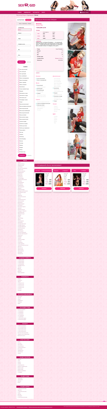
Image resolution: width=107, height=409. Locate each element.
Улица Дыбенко (21, 182)
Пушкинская (20, 235)
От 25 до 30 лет (21, 285)
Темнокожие (20, 379)
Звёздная (19, 188)
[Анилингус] (18, 136)
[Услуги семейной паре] (18, 88)
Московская (20, 205)
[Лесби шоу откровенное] (18, 127)
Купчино (19, 193)
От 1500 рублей (21, 264)
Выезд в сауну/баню (22, 370)
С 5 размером (20, 310)
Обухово (19, 215)
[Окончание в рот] (18, 97)
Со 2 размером (21, 315)
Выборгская (20, 175)
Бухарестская (20, 169)
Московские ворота (21, 206)
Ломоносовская (21, 200)
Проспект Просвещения (22, 233)
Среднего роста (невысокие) (23, 334)
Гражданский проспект (22, 179)
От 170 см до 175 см (22, 328)
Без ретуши (20, 348)
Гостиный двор (21, 178)
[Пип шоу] (18, 131)
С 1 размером (20, 316)
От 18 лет (20, 288)
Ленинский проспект (22, 196)
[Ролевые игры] (18, 151)
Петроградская (21, 220)
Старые (19, 278)
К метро (19, 363)
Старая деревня (21, 243)
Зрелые (19, 281)
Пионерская (20, 222)
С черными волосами (22, 388)
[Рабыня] (18, 144)
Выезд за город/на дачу (22, 366)
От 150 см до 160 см (22, 331)
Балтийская (20, 166)
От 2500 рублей (21, 261)
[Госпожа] (18, 142)
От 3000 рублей (21, 259)
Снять (19, 360)
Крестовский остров (22, 192)
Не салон (19, 343)
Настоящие (20, 344)
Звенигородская (21, 186)
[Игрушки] (18, 90)
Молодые (19, 290)
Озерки (19, 216)
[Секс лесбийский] (18, 75)
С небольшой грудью (22, 318)
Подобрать (21, 62)
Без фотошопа (21, 346)
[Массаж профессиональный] (18, 105)
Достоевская (20, 183)
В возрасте (20, 280)
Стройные (20, 301)
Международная (21, 203)
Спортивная (20, 242)
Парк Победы (20, 218)
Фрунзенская (20, 247)
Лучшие (19, 353)
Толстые (19, 297)
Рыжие (19, 392)
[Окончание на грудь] (18, 95)
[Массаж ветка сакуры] (18, 116)
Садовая (19, 238)
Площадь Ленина (21, 225)
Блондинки (20, 395)
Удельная (20, 246)
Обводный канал (21, 213)
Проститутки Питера (21, 15)
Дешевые (19, 271)
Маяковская (20, 202)
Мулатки (19, 381)
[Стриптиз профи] (18, 121)
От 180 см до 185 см (22, 325)
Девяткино (20, 181)
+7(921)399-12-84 (41, 27)
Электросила (20, 253)
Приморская (20, 229)
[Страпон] (18, 134)
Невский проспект (21, 209)
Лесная (19, 198)
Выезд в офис (20, 369)
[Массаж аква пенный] (18, 118)
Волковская (20, 173)
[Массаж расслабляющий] (18, 110)
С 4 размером (20, 312)
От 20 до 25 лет (21, 287)
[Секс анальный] (18, 71)
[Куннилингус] (18, 86)
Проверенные (20, 350)
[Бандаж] (18, 147)
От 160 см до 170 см (22, 329)
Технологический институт (23, 245)
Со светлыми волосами (22, 397)
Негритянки (20, 378)
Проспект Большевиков (22, 168)
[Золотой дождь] (18, 138)
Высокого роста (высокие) (23, 332)
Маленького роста (21, 335)
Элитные (19, 266)
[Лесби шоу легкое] (18, 125)
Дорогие (19, 268)
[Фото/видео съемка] (18, 99)
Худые (19, 303)
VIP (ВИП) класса (21, 265)
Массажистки (36, 12)
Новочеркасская (21, 212)
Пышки (19, 299)
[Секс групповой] (18, 73)
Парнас (19, 219)
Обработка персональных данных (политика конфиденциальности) (40, 407)
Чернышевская (21, 250)
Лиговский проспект (22, 199)
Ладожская (20, 195)
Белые (19, 382)
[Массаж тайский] (18, 114)
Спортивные (20, 300)
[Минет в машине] (18, 84)
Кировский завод (21, 189)
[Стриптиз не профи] (18, 123)
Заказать (19, 359)
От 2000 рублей (21, 262)
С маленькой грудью (22, 319)
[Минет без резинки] (18, 79)
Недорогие (20, 269)
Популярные (20, 351)
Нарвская (19, 208)
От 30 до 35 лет (21, 284)
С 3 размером (20, 313)
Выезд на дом (20, 367)
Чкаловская (20, 252)
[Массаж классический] (18, 103)
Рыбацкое (20, 236)
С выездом (20, 372)
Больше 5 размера (21, 309)
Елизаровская (20, 185)
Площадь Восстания (22, 223)
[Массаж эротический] (18, 108)
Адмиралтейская (21, 163)
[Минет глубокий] (18, 82)
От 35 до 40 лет (21, 283)
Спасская (19, 240)
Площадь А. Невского (22, 210)
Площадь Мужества (22, 226)
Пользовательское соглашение (22, 407)
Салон (19, 341)
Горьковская (20, 176)
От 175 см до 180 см (22, 327)
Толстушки (20, 296)
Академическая (21, 165)
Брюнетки (20, 390)
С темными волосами (22, 391)
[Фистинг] (18, 140)
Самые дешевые (21, 272)
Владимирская (21, 172)
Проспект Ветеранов (22, 232)
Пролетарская (20, 230)
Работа (43, 12)
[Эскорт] (18, 101)
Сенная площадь (21, 239)
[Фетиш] (18, 149)
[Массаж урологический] (18, 112)
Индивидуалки (27, 12)
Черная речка (20, 249)
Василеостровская (21, 171)
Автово (19, 162)
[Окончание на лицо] (18, 92)
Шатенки (19, 394)
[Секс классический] (18, 69)
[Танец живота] (18, 129)
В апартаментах (21, 364)
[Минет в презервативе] (18, 77)
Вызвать (19, 362)
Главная (19, 12)
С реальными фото (22, 347)
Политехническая (21, 228)
